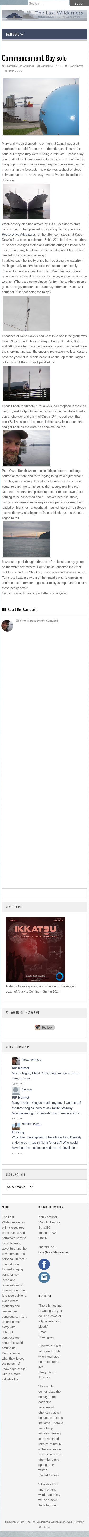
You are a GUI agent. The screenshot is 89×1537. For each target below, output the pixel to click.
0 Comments (76, 65)
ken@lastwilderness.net (53, 1252)
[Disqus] (44, 704)
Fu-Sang (18, 1132)
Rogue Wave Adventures (19, 234)
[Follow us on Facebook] (44, 1269)
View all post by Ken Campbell (38, 620)
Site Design (44, 1527)
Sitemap (79, 1521)
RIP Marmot (20, 1068)
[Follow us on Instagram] (44, 1282)
